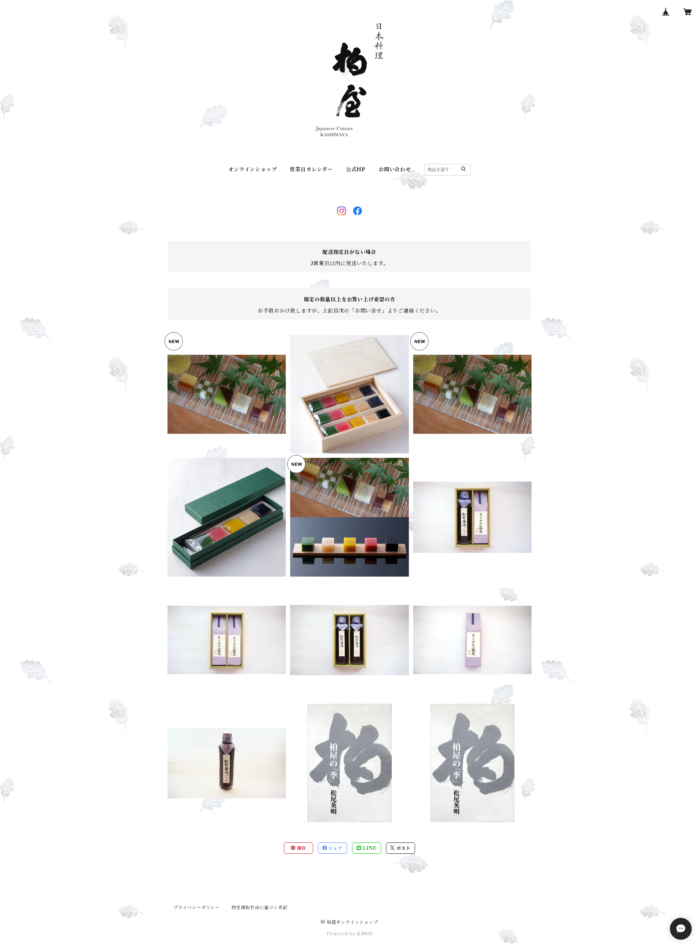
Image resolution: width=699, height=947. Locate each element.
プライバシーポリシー (196, 907)
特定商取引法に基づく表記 (260, 907)
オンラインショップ (252, 169)
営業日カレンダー (311, 169)
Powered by (342, 933)
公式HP (356, 169)
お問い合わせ (395, 169)
